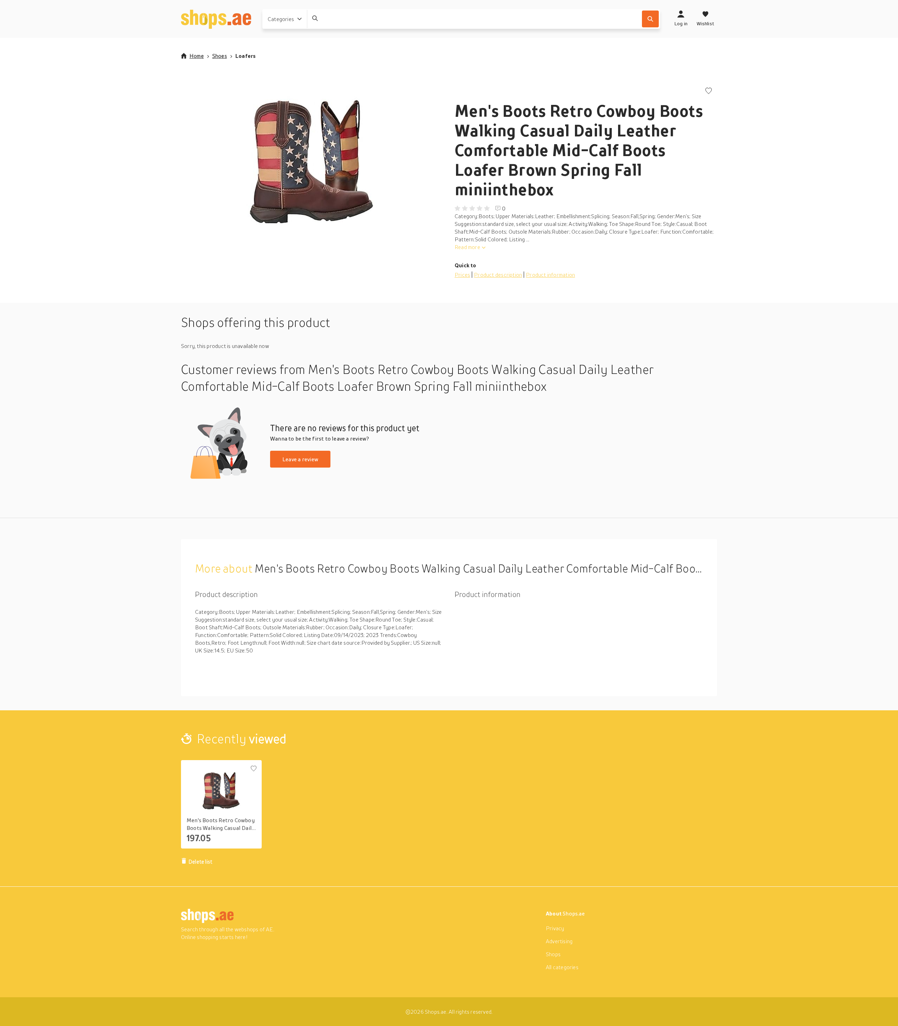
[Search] (650, 19)
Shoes (219, 56)
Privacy (555, 928)
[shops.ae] (216, 18)
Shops (553, 954)
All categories (562, 967)
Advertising (559, 941)
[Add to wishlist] (708, 91)
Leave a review (300, 459)
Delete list (200, 861)
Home (196, 56)
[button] (312, 158)
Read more (467, 247)
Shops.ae (574, 913)
